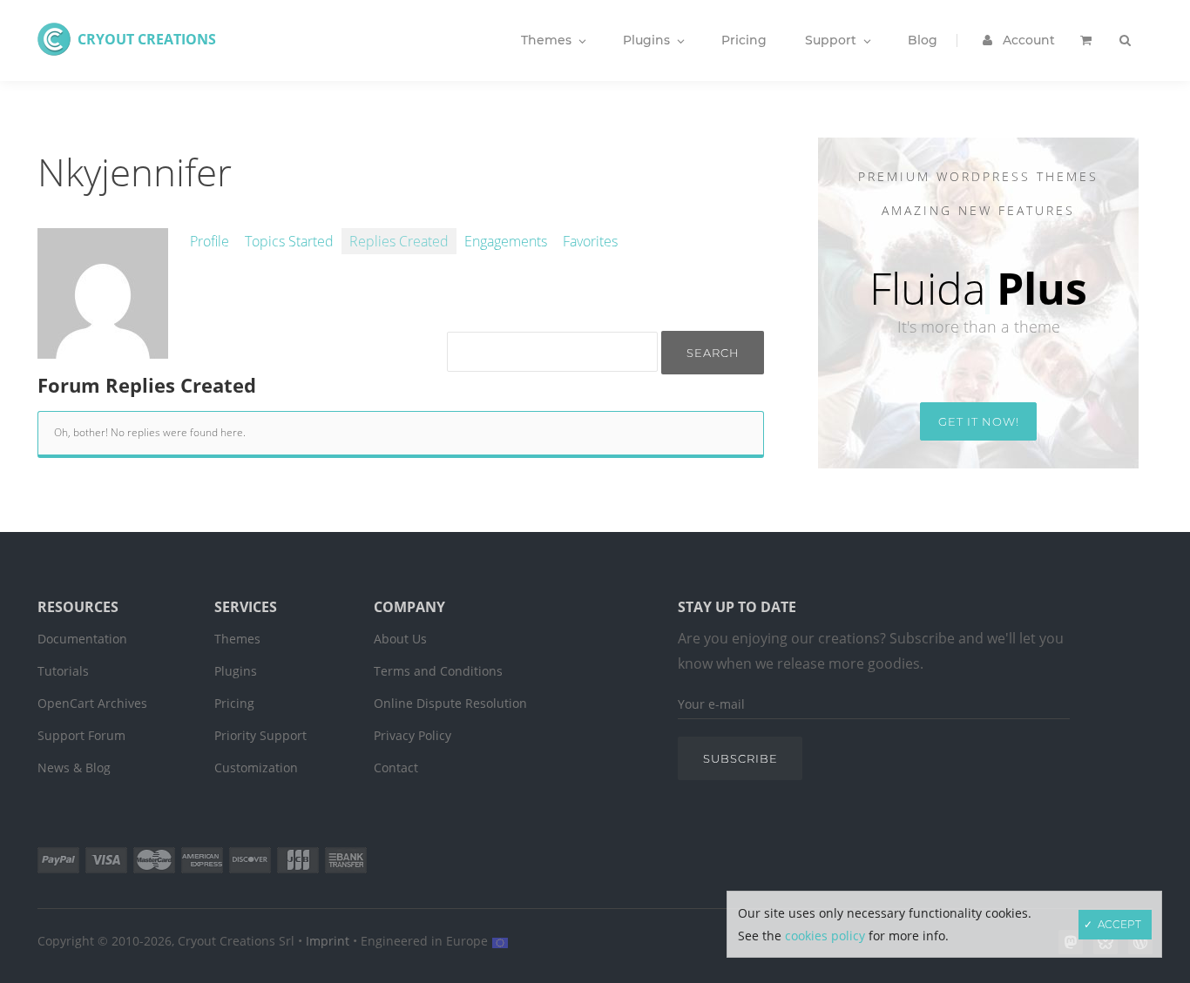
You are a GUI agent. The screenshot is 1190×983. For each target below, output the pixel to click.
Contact (396, 767)
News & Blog (74, 767)
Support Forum (81, 735)
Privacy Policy (412, 735)
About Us (400, 638)
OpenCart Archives (92, 703)
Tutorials (63, 671)
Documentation (82, 638)
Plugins (235, 671)
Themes (237, 638)
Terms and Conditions (438, 671)
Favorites (590, 241)
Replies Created (399, 241)
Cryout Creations (147, 39)
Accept (1119, 924)
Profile (209, 241)
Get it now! (978, 421)
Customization (256, 767)
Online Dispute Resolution (450, 703)
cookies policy (825, 935)
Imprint (327, 941)
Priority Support (260, 735)
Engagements (505, 241)
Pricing (234, 703)
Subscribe (740, 758)
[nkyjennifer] (102, 349)
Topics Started (289, 241)
